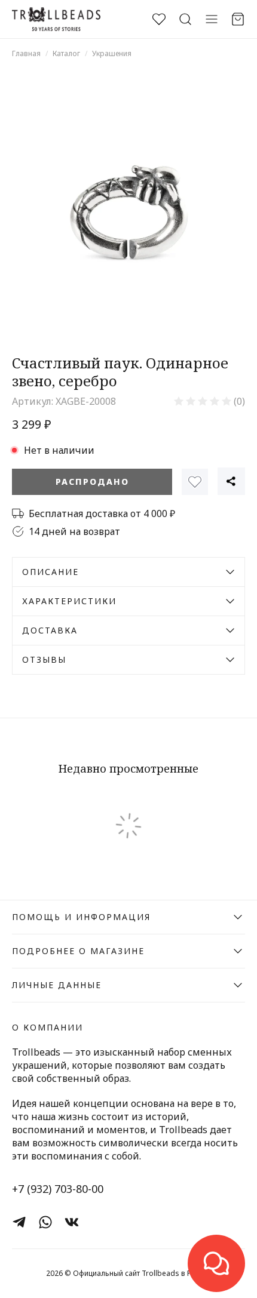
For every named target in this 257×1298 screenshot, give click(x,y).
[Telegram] (19, 1222)
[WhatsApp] (45, 1222)
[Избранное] (195, 482)
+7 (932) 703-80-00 (57, 1189)
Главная (26, 53)
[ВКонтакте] (72, 1222)
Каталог (66, 53)
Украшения (111, 53)
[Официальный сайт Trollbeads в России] (56, 19)
